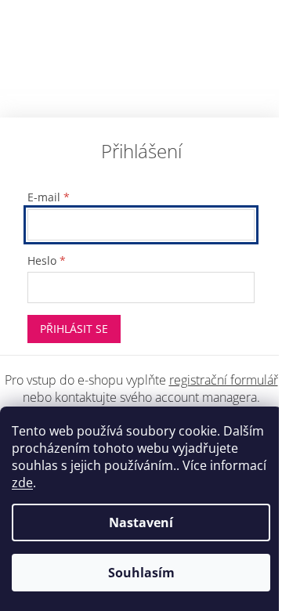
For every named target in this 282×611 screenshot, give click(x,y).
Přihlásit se (74, 328)
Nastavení (141, 522)
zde (22, 482)
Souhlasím (141, 572)
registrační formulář (223, 380)
